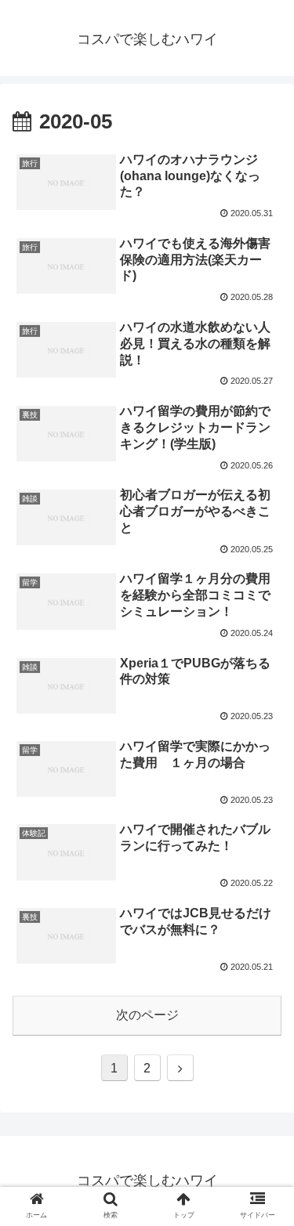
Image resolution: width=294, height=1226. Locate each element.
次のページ (147, 1015)
